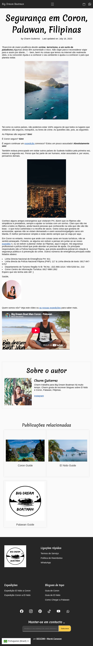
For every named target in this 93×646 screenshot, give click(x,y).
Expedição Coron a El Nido (17, 595)
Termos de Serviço (50, 553)
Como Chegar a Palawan (57, 600)
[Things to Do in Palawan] (25, 501)
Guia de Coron (52, 590)
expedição (29, 143)
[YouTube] (58, 612)
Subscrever (65, 628)
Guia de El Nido (52, 595)
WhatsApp (46, 562)
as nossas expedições (50, 308)
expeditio (6, 244)
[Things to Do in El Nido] (67, 451)
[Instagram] (31, 612)
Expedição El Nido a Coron (17, 590)
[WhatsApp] (67, 612)
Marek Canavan (54, 639)
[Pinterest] (40, 612)
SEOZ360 (40, 639)
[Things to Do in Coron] (25, 451)
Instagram (39, 396)
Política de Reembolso (51, 558)
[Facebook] (21, 612)
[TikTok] (49, 612)
